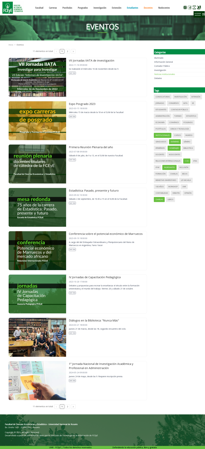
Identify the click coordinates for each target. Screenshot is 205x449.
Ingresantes (169, 167)
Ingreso (188, 135)
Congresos (174, 103)
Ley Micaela (186, 180)
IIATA (185, 103)
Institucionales (163, 135)
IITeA (195, 161)
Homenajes (174, 148)
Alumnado (158, 58)
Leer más (72, 73)
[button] (199, 14)
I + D (187, 161)
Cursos (177, 135)
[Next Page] (73, 51)
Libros (170, 199)
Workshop (173, 186)
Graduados (161, 142)
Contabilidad (162, 193)
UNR (184, 186)
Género (187, 142)
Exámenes (175, 142)
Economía (160, 122)
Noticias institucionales (164, 74)
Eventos (20, 44)
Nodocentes (174, 154)
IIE (193, 103)
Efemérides (160, 148)
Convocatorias (163, 97)
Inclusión (183, 167)
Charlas (174, 174)
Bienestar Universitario (166, 180)
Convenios (174, 122)
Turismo (178, 116)
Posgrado (188, 122)
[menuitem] (39, 7)
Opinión (187, 193)
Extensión (195, 97)
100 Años (160, 186)
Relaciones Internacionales (168, 161)
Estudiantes (161, 109)
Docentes (160, 154)
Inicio (11, 44)
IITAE (157, 167)
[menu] (102, 7)
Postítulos (161, 129)
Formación (161, 174)
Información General (163, 62)
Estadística (191, 116)
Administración (163, 116)
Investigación (160, 70)
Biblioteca (188, 148)
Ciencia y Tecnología (179, 129)
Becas (184, 174)
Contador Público (162, 66)
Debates (158, 78)
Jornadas (160, 103)
